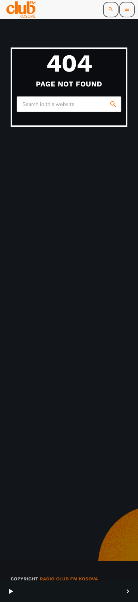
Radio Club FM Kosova (69, 579)
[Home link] (21, 9)
